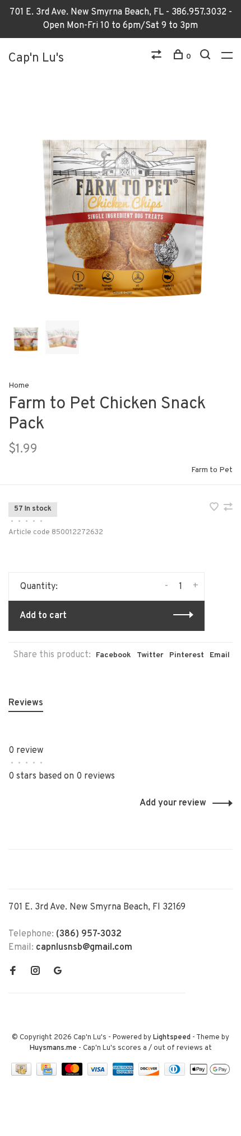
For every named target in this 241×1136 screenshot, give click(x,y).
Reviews (25, 703)
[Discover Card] (149, 1073)
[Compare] (157, 57)
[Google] (57, 972)
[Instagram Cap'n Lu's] (35, 972)
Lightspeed (172, 1037)
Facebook (113, 655)
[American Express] (124, 1073)
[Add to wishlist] (215, 508)
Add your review (173, 803)
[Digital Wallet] (209, 1073)
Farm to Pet (212, 470)
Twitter (150, 655)
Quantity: (39, 586)
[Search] (206, 57)
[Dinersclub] (176, 1073)
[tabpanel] (120, 206)
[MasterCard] (73, 1073)
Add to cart (43, 615)
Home (18, 385)
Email (220, 655)
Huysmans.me (54, 1048)
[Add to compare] (228, 508)
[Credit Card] (47, 1073)
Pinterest (186, 655)
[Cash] (22, 1073)
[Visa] (98, 1073)
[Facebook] (12, 972)
